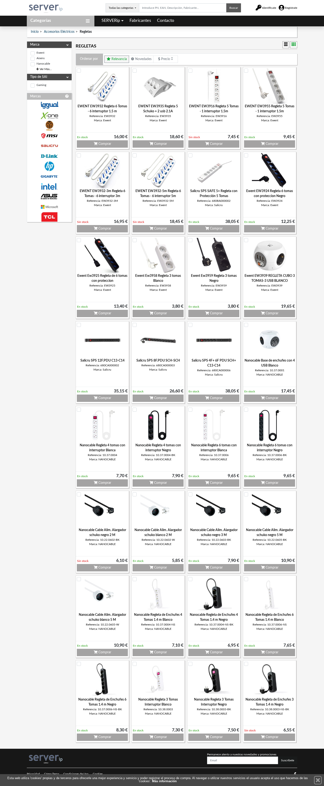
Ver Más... (45, 69)
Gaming (41, 85)
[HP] (49, 166)
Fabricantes (140, 21)
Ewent (40, 52)
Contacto (165, 21)
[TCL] (49, 217)
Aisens (41, 58)
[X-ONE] (49, 115)
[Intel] (49, 186)
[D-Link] (49, 156)
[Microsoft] (49, 207)
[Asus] (49, 197)
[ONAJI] (49, 126)
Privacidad (33, 773)
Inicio (35, 31)
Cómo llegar (51, 773)
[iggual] (49, 105)
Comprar (104, 144)
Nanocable (43, 63)
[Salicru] (49, 146)
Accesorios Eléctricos (59, 31)
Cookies (98, 773)
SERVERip (111, 21)
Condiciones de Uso (75, 773)
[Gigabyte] (49, 176)
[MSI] (49, 136)
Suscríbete (287, 760)
